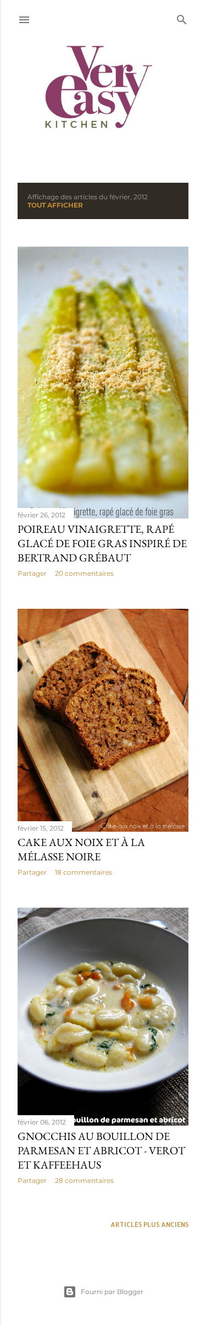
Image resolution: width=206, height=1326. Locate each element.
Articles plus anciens (149, 1224)
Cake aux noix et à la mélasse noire (81, 849)
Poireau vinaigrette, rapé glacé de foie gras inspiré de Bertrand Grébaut (102, 543)
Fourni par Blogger (112, 1291)
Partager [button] (32, 573)
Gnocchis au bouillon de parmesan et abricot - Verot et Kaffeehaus (101, 1150)
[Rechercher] (181, 17)
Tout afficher (55, 205)
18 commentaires (83, 872)
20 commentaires (84, 573)
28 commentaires (84, 1180)
